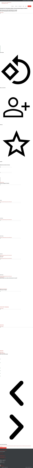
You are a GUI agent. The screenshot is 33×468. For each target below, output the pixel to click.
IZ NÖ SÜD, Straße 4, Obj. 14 (3, 450)
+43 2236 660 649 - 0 (24, 0)
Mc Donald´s (1, 350)
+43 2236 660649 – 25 (3, 457)
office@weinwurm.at (29, 0)
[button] (16, 393)
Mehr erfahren (1, 308)
